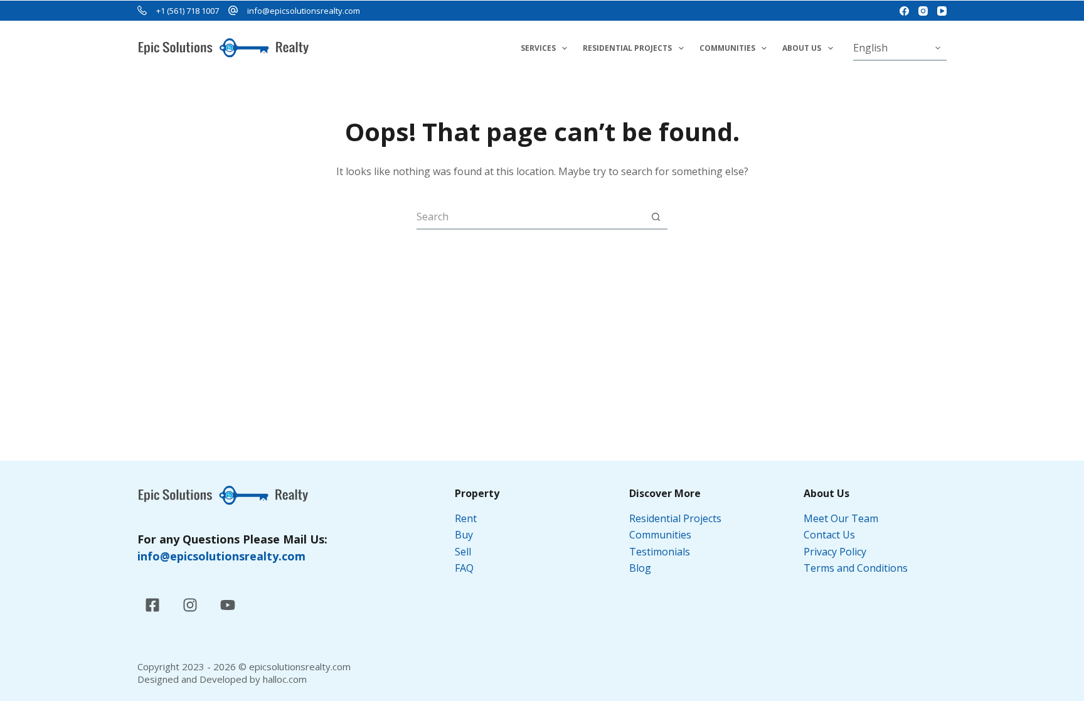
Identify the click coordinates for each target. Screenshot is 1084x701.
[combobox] (530, 216)
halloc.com (285, 679)
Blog (640, 568)
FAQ (464, 568)
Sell (463, 552)
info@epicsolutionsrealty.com (303, 10)
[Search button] (655, 216)
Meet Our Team (841, 518)
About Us (801, 48)
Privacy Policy (836, 552)
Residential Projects (627, 48)
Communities (727, 48)
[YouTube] (942, 11)
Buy (464, 535)
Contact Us (829, 535)
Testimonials (659, 552)
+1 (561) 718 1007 (187, 10)
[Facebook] (904, 11)
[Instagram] (923, 11)
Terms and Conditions (857, 568)
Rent (466, 518)
